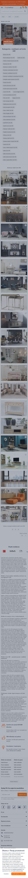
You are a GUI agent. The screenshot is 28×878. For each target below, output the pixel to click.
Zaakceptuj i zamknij (18, 873)
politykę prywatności (17, 869)
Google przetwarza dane (17, 870)
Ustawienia (6, 873)
